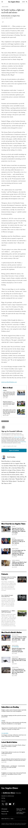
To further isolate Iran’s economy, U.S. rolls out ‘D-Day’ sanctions (18, 541)
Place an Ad (4, 813)
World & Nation (5, 6)
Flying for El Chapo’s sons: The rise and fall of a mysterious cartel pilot (18, 650)
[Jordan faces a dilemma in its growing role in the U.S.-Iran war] (5, 660)
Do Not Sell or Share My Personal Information (18, 824)
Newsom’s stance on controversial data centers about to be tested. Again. (9, 403)
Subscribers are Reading (10, 707)
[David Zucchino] (3, 457)
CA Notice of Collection (5, 824)
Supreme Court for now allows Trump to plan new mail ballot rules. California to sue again (18, 530)
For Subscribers (15, 646)
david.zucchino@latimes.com (9, 382)
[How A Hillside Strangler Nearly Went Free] (22, 598)
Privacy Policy (23, 441)
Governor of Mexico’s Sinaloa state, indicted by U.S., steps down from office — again (19, 638)
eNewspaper (4, 809)
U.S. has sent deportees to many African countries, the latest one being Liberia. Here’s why (18, 671)
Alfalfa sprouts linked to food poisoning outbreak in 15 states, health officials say (19, 563)
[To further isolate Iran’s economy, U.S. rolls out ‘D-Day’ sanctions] (5, 541)
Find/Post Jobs (4, 811)
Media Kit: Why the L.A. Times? (21, 810)
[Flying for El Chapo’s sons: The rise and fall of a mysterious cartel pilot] (5, 648)
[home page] (14, 1)
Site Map (3, 798)
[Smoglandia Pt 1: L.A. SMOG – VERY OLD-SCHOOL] (22, 613)
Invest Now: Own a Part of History (21, 813)
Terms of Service (18, 437)
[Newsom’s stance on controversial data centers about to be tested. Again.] (21, 403)
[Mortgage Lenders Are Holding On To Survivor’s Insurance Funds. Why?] (22, 579)
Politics (13, 526)
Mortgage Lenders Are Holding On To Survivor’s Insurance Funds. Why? (8, 578)
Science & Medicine (16, 560)
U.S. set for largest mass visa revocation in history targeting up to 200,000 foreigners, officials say (18, 553)
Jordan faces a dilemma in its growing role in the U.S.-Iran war (19, 660)
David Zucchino (11, 457)
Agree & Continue (14, 450)
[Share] (2, 22)
